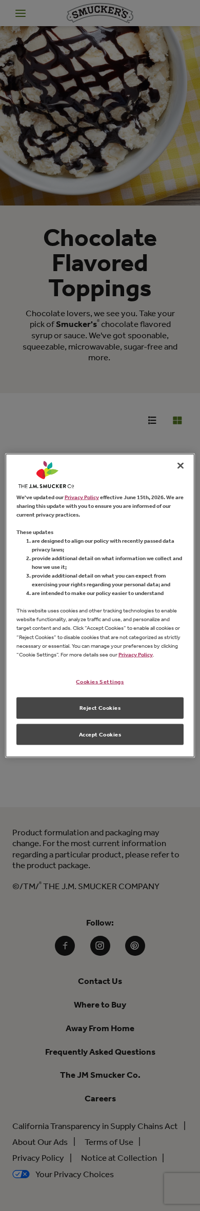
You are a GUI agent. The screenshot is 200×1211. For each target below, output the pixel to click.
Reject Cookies (100, 707)
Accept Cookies (100, 733)
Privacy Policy (82, 496)
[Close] (180, 465)
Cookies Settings (100, 681)
